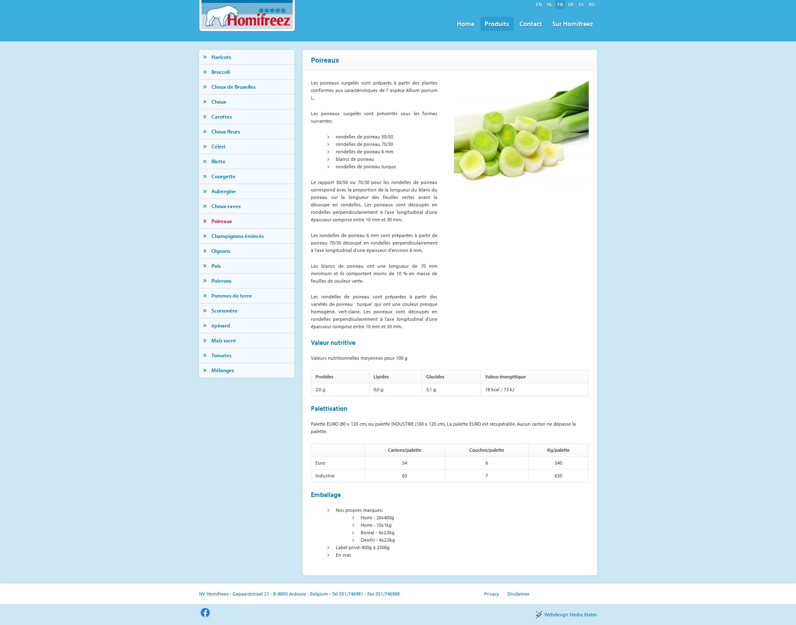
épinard (220, 325)
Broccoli (220, 71)
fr (560, 4)
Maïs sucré (223, 340)
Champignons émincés (237, 236)
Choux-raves (225, 206)
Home (465, 23)
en (539, 4)
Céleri (218, 146)
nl (550, 4)
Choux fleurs (225, 131)
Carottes (221, 116)
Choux (218, 101)
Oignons (220, 250)
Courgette (223, 176)
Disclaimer (518, 594)
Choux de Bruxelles (233, 86)
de (571, 4)
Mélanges (222, 370)
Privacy (491, 594)
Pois (216, 265)
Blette (218, 161)
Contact (530, 23)
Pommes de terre (231, 295)
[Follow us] (205, 612)
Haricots (221, 56)
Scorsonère (224, 310)
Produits (497, 23)
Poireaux (221, 221)
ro (592, 4)
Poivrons (221, 280)
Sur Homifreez (572, 23)
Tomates (221, 355)
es (581, 4)
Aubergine (223, 191)
